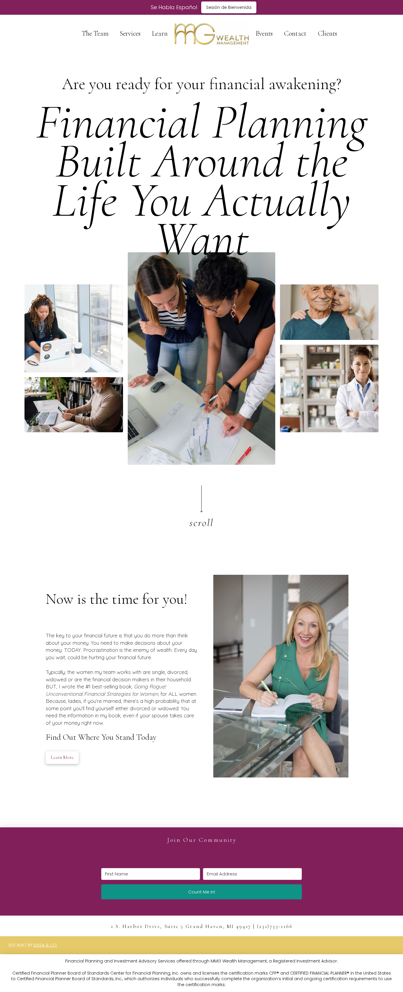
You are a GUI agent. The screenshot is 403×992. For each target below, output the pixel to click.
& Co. (51, 945)
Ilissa (39, 945)
